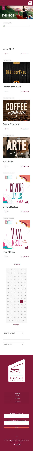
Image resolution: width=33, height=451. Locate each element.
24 (25, 279)
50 (11, 295)
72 (25, 305)
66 (25, 302)
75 (15, 308)
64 (18, 302)
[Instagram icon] (16, 445)
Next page (16, 324)
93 (15, 317)
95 (21, 317)
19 (8, 279)
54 (25, 295)
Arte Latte (8, 161)
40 (18, 289)
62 (11, 302)
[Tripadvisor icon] (19, 445)
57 (15, 298)
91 (8, 317)
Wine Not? (8, 49)
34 (18, 286)
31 (8, 286)
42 (25, 289)
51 (15, 295)
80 (11, 311)
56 (11, 298)
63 (15, 302)
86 (11, 314)
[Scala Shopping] (30, 2)
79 (8, 311)
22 (18, 279)
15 (15, 276)
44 (11, 292)
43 (8, 292)
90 (25, 314)
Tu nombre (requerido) (16, 413)
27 (15, 282)
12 (25, 273)
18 (25, 276)
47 (21, 292)
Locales (17, 398)
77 (21, 308)
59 (21, 298)
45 (15, 292)
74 (11, 308)
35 (21, 286)
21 (15, 279)
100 (20, 321)
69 (15, 305)
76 (18, 308)
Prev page (17, 264)
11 (21, 273)
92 (11, 317)
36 (25, 286)
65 (21, 302)
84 (25, 311)
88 (18, 314)
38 (11, 289)
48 (25, 292)
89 (21, 314)
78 (25, 308)
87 (15, 314)
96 (25, 317)
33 (15, 286)
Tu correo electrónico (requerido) (16, 420)
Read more (26, 54)
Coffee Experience (12, 124)
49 (8, 295)
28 (18, 282)
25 (8, 282)
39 (15, 289)
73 (8, 308)
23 (21, 279)
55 (8, 298)
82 (18, 311)
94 (18, 317)
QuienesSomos (17, 394)
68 (11, 305)
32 (11, 286)
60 (25, 298)
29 (21, 282)
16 (18, 276)
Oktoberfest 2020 (12, 86)
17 (21, 276)
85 (8, 314)
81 (15, 311)
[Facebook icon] (14, 445)
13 (8, 276)
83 (21, 311)
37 (8, 289)
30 (25, 282)
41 (21, 289)
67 (8, 305)
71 (21, 305)
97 (9, 321)
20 (11, 279)
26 (11, 282)
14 (11, 276)
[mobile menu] (2, 2)
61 (8, 302)
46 (18, 292)
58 (18, 298)
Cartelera (17, 402)
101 (23, 321)
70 (18, 305)
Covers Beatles (10, 206)
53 (21, 295)
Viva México (9, 252)
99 (16, 321)
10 (18, 273)
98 (13, 321)
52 (18, 295)
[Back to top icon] (16, 436)
